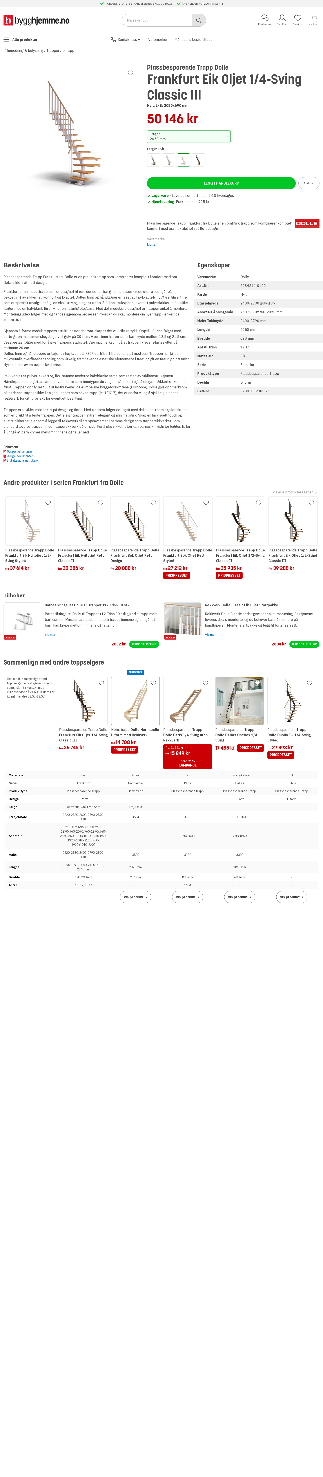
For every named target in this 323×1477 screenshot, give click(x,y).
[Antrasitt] (153, 160)
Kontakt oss (127, 39)
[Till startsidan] (36, 20)
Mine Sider (282, 24)
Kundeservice (265, 24)
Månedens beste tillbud (193, 39)
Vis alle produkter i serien (293, 492)
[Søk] (199, 20)
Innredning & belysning (25, 50)
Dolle (151, 244)
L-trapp (68, 50)
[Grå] (168, 160)
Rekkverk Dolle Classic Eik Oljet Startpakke (241, 605)
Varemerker (157, 39)
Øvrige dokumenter (20, 452)
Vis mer (50, 635)
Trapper (52, 50)
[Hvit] (183, 160)
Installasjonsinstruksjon (23, 460)
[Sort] (198, 160)
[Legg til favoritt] (130, 72)
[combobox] (188, 136)
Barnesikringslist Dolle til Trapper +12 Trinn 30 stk (87, 605)
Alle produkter (25, 39)
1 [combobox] (307, 183)
